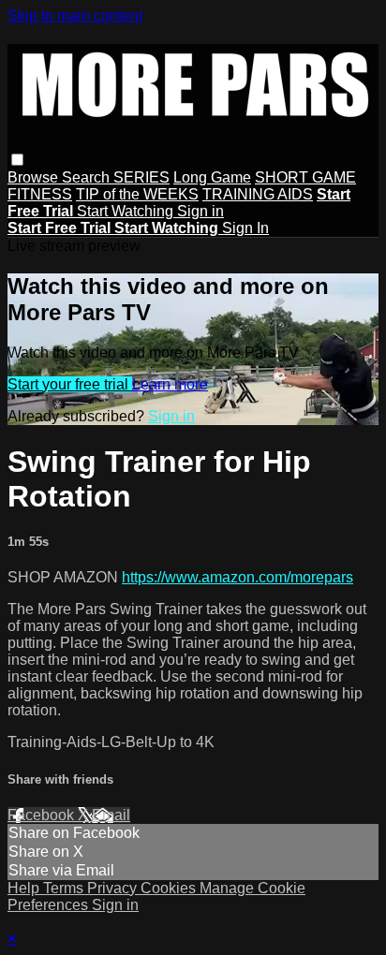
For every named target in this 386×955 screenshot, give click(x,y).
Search (87, 177)
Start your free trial (69, 384)
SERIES (141, 177)
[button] (17, 160)
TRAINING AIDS (257, 194)
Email (111, 815)
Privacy (114, 888)
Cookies (170, 888)
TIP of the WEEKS (137, 194)
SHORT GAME (305, 177)
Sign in (200, 211)
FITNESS (39, 194)
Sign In (245, 228)
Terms (65, 888)
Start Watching (127, 211)
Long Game (212, 177)
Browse (34, 177)
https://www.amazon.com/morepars (237, 577)
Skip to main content (74, 15)
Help (25, 888)
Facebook (42, 815)
